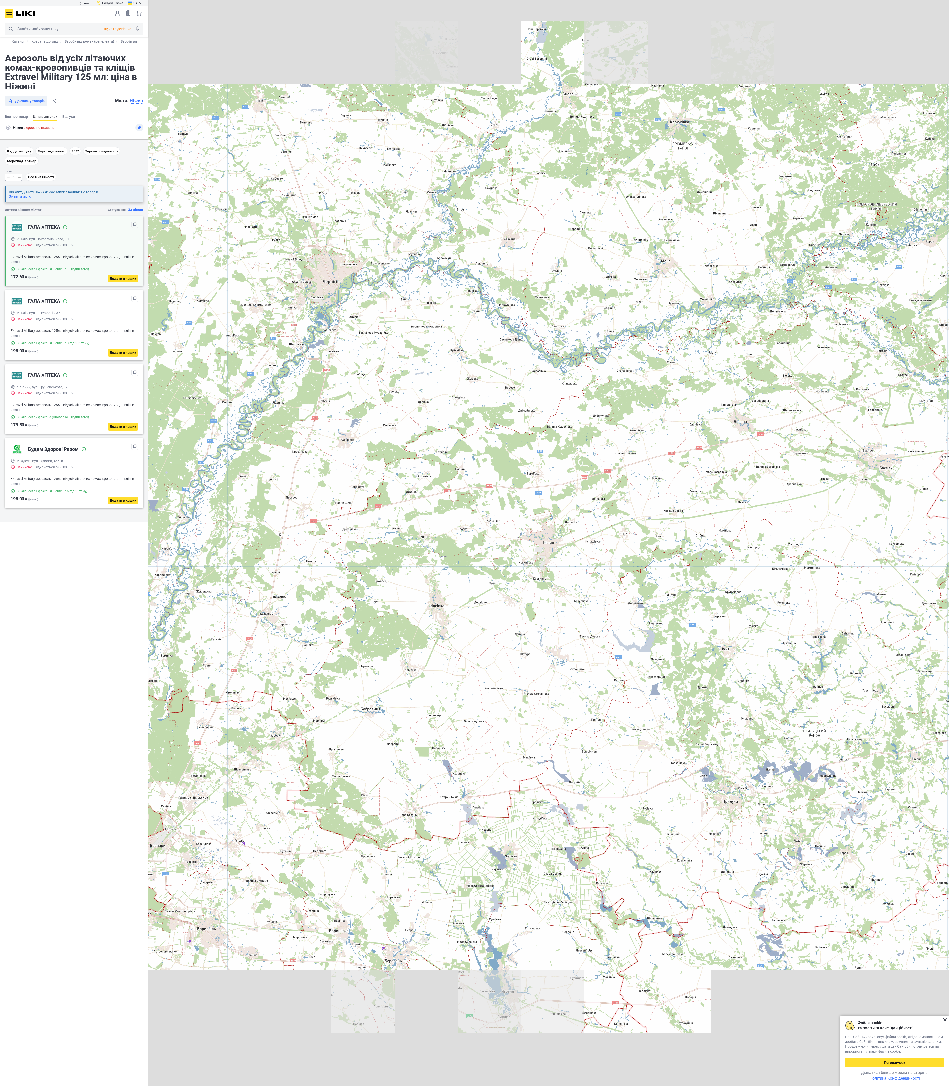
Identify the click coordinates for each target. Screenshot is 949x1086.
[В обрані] (134, 224)
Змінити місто (20, 196)
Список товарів (128, 13)
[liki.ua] (25, 13)
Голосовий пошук (137, 29)
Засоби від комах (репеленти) (89, 41)
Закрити (944, 1020)
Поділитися (54, 101)
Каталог (18, 41)
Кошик (139, 13)
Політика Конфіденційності (895, 1078)
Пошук (11, 29)
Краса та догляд (44, 41)
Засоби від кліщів (135, 41)
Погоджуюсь (894, 1062)
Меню (9, 13)
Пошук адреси (8, 127)
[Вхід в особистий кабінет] (117, 13)
